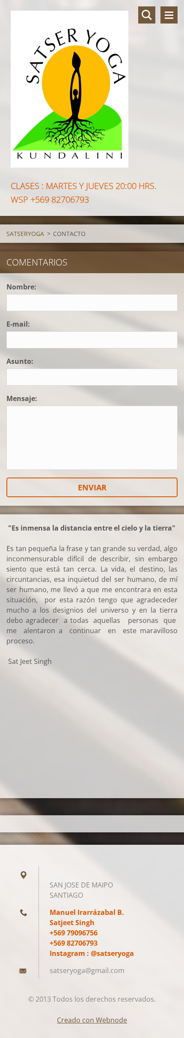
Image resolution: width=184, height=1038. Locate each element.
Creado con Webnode (92, 1020)
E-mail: (18, 324)
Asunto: (19, 361)
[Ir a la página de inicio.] (92, 89)
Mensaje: (21, 398)
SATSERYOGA (25, 234)
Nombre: (21, 287)
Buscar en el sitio (146, 15)
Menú (169, 15)
